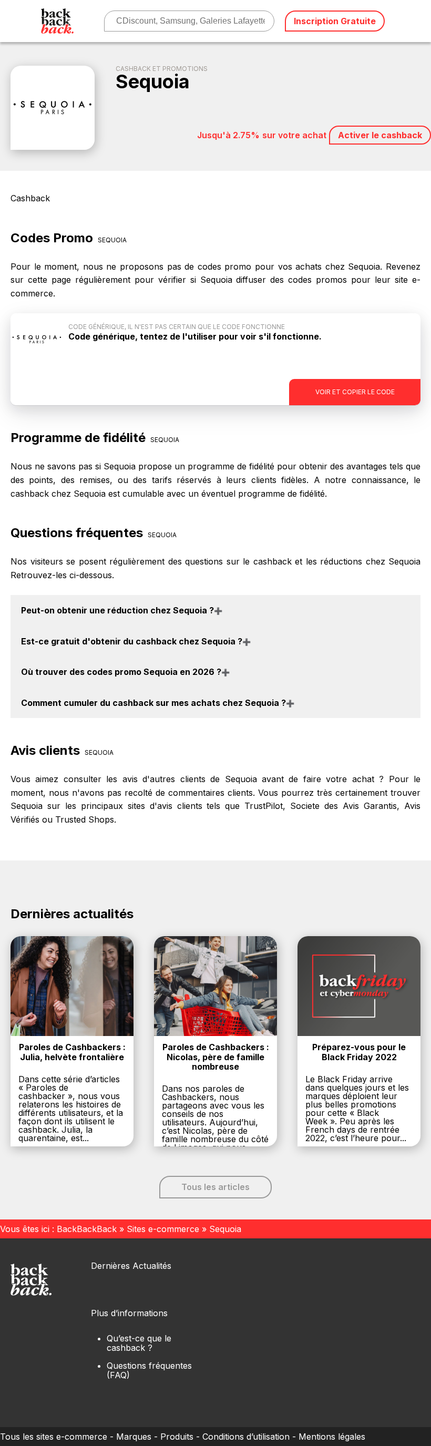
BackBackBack (87, 1229)
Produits (176, 1436)
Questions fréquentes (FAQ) (149, 1370)
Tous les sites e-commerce (53, 1436)
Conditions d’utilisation (246, 1436)
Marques (133, 1436)
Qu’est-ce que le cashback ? (139, 1343)
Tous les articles (215, 1187)
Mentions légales (332, 1436)
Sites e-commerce (163, 1229)
